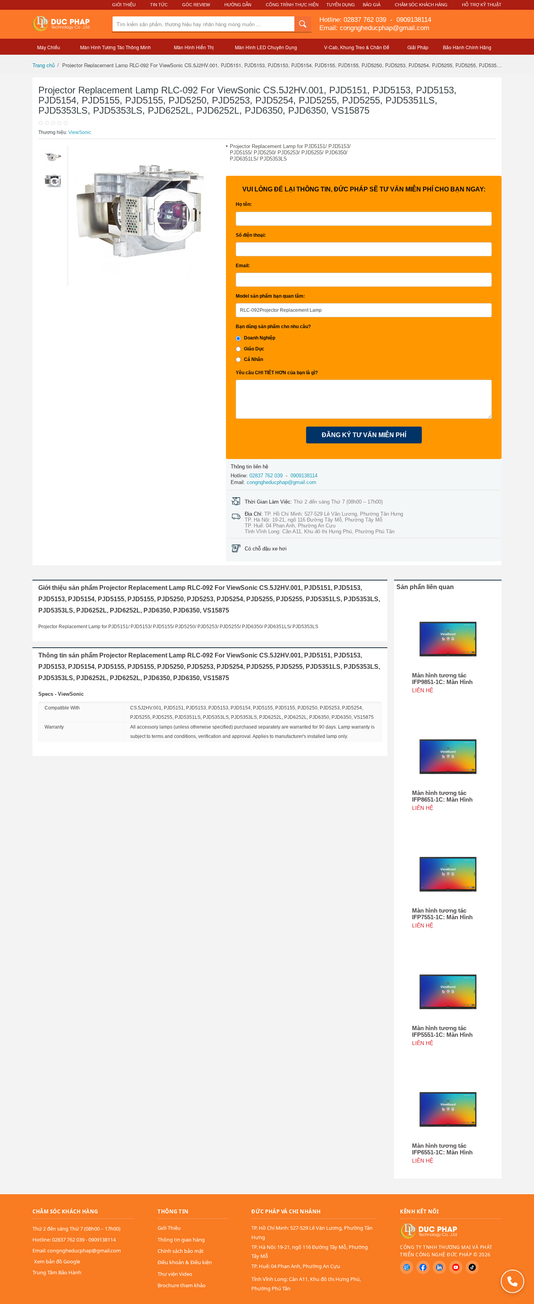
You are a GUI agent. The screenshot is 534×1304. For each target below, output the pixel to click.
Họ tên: (244, 204)
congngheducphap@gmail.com (281, 482)
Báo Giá (371, 4)
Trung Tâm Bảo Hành (56, 1272)
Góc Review (196, 4)
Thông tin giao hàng (181, 1239)
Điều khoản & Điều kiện (185, 1262)
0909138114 (412, 19)
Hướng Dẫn (237, 4)
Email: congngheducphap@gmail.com (374, 28)
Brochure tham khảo (182, 1285)
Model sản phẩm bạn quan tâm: (270, 296)
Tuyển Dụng (340, 4)
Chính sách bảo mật (181, 1250)
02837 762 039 (366, 19)
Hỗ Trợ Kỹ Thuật (482, 4)
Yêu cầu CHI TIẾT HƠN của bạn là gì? (277, 372)
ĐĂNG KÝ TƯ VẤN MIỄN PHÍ (364, 435)
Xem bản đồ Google (57, 1261)
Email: (243, 265)
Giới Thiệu (124, 4)
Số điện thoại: (251, 235)
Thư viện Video (175, 1273)
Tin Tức (159, 4)
